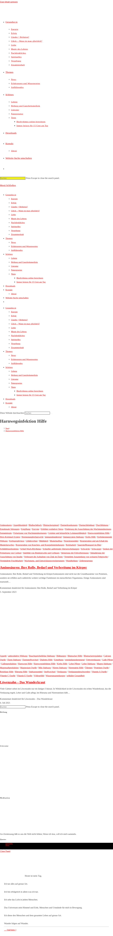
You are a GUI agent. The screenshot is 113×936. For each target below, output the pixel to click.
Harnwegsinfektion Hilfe (15, 431)
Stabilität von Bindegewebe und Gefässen (41, 553)
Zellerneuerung (86, 561)
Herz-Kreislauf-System (10, 537)
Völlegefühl (39, 676)
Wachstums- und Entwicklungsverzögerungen (44, 561)
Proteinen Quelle (101, 668)
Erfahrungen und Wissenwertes (24, 246)
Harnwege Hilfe (25, 664)
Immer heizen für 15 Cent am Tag (31, 282)
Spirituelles (16, 226)
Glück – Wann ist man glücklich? (25, 211)
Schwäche (85, 549)
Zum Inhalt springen (9, 2)
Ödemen (88, 668)
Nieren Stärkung (60, 668)
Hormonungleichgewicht (32, 537)
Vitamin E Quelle (24, 676)
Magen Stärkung (104, 664)
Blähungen (61, 656)
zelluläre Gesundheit (75, 676)
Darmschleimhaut (86, 525)
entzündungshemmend (75, 660)
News (13, 242)
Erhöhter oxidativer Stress (52, 529)
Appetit (3, 656)
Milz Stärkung (44, 668)
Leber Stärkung (88, 664)
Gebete (14, 258)
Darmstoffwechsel (30, 660)
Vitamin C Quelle (7, 676)
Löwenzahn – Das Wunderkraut (22, 682)
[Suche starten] (52, 413)
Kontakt (9, 290)
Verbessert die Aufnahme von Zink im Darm (43, 557)
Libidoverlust (31, 541)
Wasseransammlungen (55, 676)
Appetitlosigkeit (20, 525)
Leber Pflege (74, 664)
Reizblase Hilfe (6, 672)
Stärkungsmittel (35, 672)
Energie (14, 199)
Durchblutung (102, 525)
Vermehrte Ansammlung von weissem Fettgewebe (86, 557)
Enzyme (35, 529)
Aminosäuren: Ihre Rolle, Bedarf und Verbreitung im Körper (43, 567)
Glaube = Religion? (19, 207)
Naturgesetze (16, 270)
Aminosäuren (6, 525)
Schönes (9, 254)
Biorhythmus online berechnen (30, 278)
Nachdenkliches (18, 222)
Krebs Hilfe (90, 537)
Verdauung (62, 672)
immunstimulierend (53, 537)
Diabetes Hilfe (46, 660)
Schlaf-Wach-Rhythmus (30, 549)
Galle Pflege (107, 660)
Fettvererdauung (93, 660)
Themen (9, 238)
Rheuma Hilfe (21, 672)
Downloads (10, 286)
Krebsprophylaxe (16, 541)
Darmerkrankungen (68, 525)
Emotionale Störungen (9, 529)
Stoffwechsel (49, 672)
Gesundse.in (11, 195)
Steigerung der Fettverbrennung (75, 553)
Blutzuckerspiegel (51, 525)
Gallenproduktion (8, 664)
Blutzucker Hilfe (75, 656)
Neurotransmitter (71, 541)
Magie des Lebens (19, 219)
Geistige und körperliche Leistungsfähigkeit (67, 533)
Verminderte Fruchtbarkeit (11, 561)
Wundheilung (72, 561)
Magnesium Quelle (28, 668)
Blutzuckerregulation (93, 656)
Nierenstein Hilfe (75, 668)
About (13, 294)
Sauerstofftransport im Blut (89, 545)
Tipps (13, 274)
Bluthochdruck (35, 525)
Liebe (13, 215)
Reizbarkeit (71, 545)
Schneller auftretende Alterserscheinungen (61, 549)
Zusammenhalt (17, 234)
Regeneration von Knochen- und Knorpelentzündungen (40, 545)
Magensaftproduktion (9, 668)
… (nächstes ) (10, 930)
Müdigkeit (43, 541)
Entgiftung (25, 529)
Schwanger (96, 549)
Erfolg (13, 203)
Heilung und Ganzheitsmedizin (24, 262)
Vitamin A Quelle (99, 672)
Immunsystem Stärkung (73, 537)
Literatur (14, 266)
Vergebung (15, 230)
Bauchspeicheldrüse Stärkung (42, 656)
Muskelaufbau (56, 541)
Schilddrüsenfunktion (9, 549)
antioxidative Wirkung (17, 656)
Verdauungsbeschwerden (79, 672)
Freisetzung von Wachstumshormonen (30, 533)
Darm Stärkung (14, 660)
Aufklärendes (17, 250)
